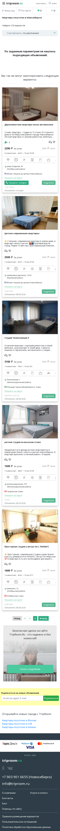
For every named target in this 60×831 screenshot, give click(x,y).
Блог (4, 803)
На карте (26, 10)
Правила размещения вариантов (20, 816)
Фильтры (9, 10)
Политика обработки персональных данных (26, 827)
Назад (17, 618)
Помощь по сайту (12, 808)
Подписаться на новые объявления (20, 693)
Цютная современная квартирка (21, 233)
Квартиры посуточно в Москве (19, 720)
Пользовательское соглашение (19, 821)
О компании (8, 792)
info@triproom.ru (16, 783)
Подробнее (48, 182)
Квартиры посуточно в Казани (19, 727)
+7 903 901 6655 (15, 776)
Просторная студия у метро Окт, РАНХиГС (26, 546)
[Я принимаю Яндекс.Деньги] (10, 743)
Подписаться (51, 698)
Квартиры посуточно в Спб (17, 723)
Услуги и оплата (38, 792)
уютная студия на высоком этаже (22, 442)
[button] (52, 3)
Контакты (7, 798)
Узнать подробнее (30, 669)
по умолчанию (23, 33)
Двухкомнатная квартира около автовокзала (28, 124)
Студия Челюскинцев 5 (16, 337)
